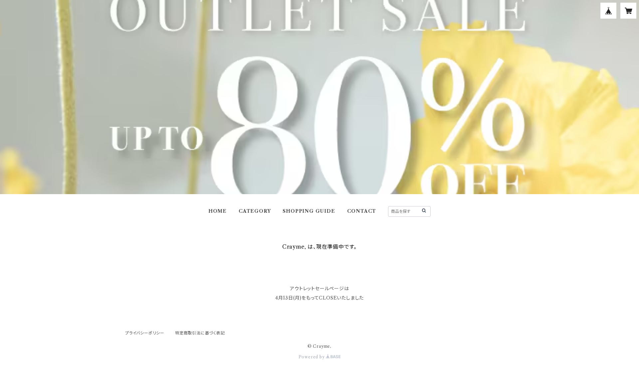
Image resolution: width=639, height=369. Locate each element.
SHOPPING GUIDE (309, 211)
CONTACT (361, 211)
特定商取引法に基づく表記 (200, 332)
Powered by (312, 356)
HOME (217, 211)
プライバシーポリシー (144, 332)
